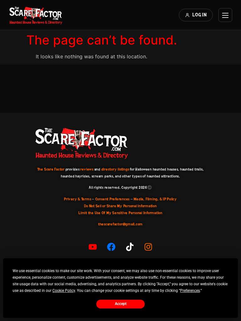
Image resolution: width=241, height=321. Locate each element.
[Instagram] (148, 247)
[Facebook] (111, 247)
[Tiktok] (129, 247)
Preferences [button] (190, 290)
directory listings (115, 169)
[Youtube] (92, 247)
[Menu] (225, 15)
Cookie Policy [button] (63, 290)
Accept (120, 304)
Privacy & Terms (77, 199)
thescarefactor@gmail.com (120, 224)
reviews (86, 169)
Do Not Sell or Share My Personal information (120, 206)
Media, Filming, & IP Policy (155, 199)
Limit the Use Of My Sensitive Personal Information (120, 213)
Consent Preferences (112, 199)
